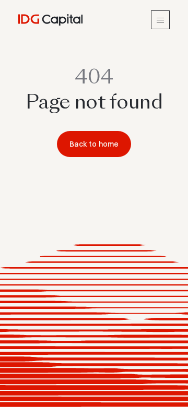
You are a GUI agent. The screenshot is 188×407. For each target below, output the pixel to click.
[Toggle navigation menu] (160, 19)
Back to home (94, 144)
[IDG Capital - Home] (50, 20)
